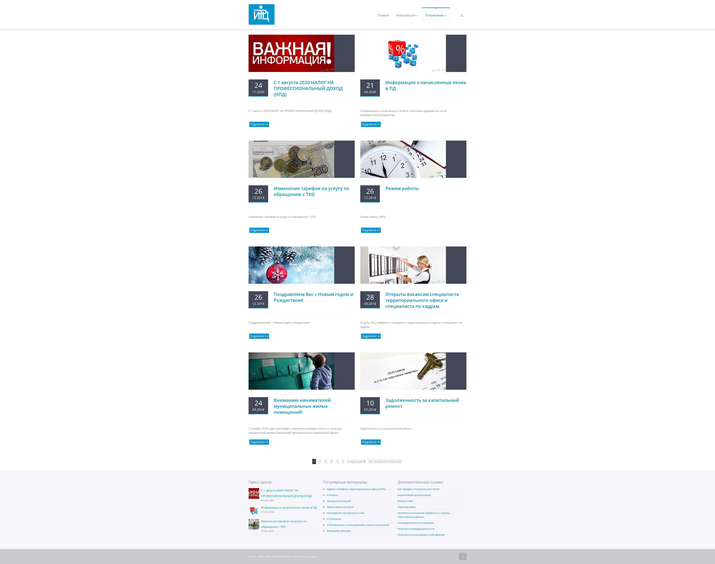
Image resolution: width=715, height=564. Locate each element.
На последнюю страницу (385, 461)
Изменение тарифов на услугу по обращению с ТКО (311, 191)
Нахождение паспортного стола (345, 513)
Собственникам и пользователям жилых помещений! (358, 525)
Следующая (355, 461)
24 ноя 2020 (267, 500)
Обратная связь (407, 507)
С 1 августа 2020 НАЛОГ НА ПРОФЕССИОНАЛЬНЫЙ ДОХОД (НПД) (308, 88)
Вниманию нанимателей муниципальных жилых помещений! (302, 406)
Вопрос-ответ (405, 501)
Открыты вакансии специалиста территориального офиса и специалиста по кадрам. (422, 300)
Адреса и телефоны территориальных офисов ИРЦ (356, 489)
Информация (406, 15)
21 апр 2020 (267, 511)
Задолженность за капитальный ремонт (422, 403)
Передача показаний (339, 501)
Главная (383, 15)
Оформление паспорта (340, 507)
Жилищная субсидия (339, 530)
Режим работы (402, 188)
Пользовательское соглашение (416, 522)
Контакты (332, 495)
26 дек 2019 (267, 531)
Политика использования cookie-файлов (421, 534)
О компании (434, 15)
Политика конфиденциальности (416, 528)
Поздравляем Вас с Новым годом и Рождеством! (313, 297)
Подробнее (257, 124)
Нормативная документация (414, 495)
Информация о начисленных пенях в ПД (425, 85)
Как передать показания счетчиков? (419, 489)
